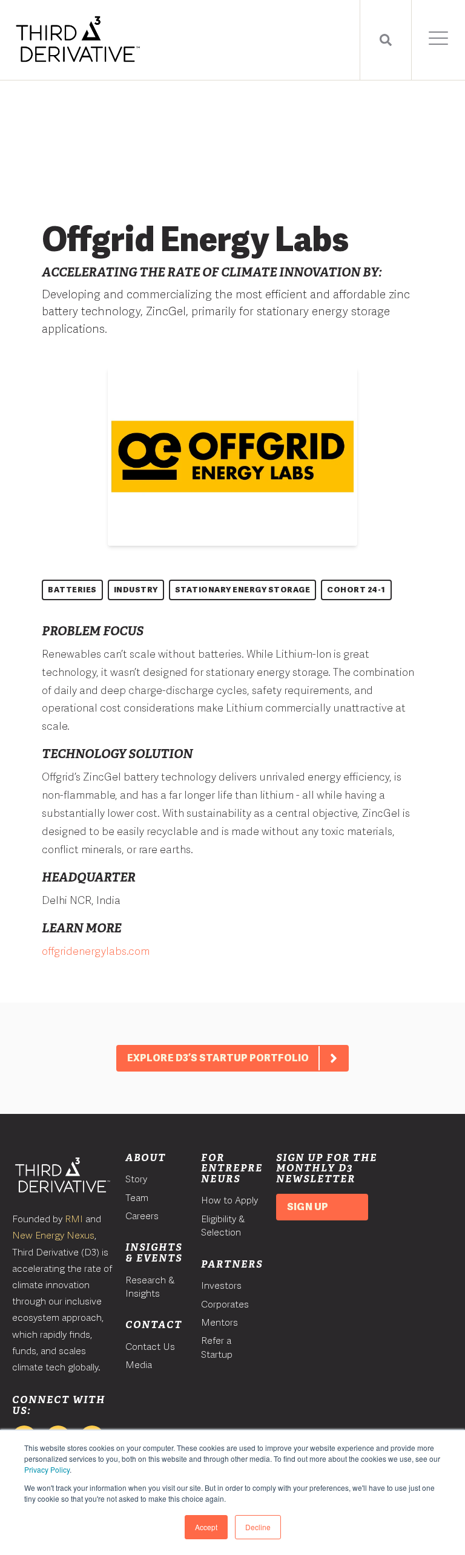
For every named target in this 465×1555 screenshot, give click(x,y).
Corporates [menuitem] (225, 1304)
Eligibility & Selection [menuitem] (223, 1226)
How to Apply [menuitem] (229, 1200)
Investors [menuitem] (221, 1285)
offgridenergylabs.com (96, 951)
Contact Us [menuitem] (150, 1346)
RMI (74, 1219)
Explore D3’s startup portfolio (218, 1058)
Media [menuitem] (138, 1364)
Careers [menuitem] (142, 1216)
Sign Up (307, 1206)
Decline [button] (258, 1527)
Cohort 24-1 (356, 589)
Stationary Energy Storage (243, 589)
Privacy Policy (47, 1469)
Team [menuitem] (136, 1197)
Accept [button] (206, 1527)
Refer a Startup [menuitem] (216, 1347)
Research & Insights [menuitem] (150, 1287)
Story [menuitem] (136, 1179)
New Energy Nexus (53, 1235)
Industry (136, 589)
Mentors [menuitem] (219, 1322)
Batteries (72, 589)
